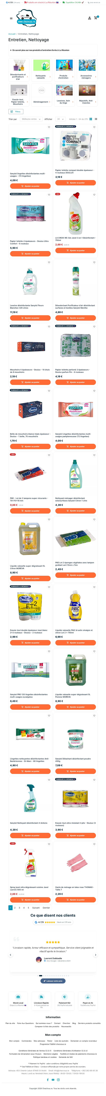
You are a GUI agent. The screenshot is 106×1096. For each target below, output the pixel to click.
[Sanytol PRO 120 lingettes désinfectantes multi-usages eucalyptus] (30, 670)
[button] (11, 18)
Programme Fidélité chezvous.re (53, 1044)
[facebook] (47, 1079)
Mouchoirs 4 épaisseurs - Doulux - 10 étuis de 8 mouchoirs (30, 371)
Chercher (66, 1023)
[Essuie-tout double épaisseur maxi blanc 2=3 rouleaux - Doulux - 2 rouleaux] (30, 606)
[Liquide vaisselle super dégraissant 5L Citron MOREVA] (30, 538)
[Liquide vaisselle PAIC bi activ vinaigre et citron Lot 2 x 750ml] (75, 606)
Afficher (48, 119)
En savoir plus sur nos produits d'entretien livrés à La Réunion (41, 50)
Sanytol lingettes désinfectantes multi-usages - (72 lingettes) (27, 174)
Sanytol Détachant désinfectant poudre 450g (73, 760)
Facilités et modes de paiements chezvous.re (78, 1054)
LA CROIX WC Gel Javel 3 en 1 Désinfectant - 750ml (75, 239)
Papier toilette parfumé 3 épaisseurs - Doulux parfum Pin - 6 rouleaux (72, 371)
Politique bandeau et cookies (45, 1057)
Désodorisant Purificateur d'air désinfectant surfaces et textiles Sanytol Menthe (75, 306)
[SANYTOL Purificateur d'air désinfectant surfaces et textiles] (75, 281)
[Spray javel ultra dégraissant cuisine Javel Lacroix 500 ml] (30, 863)
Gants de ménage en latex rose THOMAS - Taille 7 (74, 888)
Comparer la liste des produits (47, 1026)
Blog (74, 1023)
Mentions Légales (51, 1054)
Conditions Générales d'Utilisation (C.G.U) (71, 1051)
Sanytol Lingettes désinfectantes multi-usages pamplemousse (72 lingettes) (73, 435)
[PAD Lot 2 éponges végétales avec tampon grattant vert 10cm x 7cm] (75, 538)
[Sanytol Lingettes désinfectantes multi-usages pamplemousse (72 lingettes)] (75, 409)
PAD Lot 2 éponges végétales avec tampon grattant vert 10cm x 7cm (74, 563)
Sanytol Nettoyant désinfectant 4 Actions (28, 823)
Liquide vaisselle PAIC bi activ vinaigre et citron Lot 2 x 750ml (74, 631)
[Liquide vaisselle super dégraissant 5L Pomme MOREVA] (75, 670)
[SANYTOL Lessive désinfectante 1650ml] (30, 281)
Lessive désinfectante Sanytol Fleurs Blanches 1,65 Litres (27, 306)
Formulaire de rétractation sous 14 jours (25, 1054)
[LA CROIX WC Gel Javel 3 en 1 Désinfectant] (75, 213)
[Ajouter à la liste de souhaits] (49, 127)
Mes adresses (39, 1041)
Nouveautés (66, 1026)
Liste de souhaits (61, 1041)
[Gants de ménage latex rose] (75, 863)
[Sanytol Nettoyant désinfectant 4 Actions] (30, 798)
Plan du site (10, 1023)
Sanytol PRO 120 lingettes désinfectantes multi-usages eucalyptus (29, 695)
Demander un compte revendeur (84, 1041)
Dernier (46, 907)
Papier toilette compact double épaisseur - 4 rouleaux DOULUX (74, 171)
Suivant (36, 907)
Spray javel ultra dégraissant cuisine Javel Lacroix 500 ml (29, 888)
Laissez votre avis (54, 981)
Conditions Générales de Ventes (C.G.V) (35, 1051)
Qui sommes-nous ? (44, 1023)
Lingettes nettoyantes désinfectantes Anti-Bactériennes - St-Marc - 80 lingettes (29, 760)
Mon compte (14, 1041)
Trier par (13, 119)
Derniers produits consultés (89, 1023)
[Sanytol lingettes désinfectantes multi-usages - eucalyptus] (30, 146)
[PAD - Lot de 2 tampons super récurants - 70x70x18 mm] (30, 474)
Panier (49, 1041)
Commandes (27, 1041)
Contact (57, 1023)
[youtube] (53, 1079)
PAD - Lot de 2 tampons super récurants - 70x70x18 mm (29, 499)
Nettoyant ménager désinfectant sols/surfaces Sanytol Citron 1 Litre (71, 499)
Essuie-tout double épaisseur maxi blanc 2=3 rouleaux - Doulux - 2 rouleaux (28, 631)
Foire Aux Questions (25, 1023)
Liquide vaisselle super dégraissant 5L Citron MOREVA (27, 567)
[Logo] (27, 18)
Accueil (12, 34)
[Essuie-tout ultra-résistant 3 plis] (75, 798)
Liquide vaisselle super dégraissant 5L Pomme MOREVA (72, 695)
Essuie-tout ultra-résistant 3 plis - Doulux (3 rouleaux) (75, 824)
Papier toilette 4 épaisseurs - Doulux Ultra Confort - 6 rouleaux (29, 242)
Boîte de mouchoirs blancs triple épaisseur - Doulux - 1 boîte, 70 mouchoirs (30, 435)
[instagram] (58, 1079)
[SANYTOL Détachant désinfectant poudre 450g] (75, 734)
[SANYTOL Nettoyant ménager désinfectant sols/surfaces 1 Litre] (75, 474)
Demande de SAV (66, 1057)
